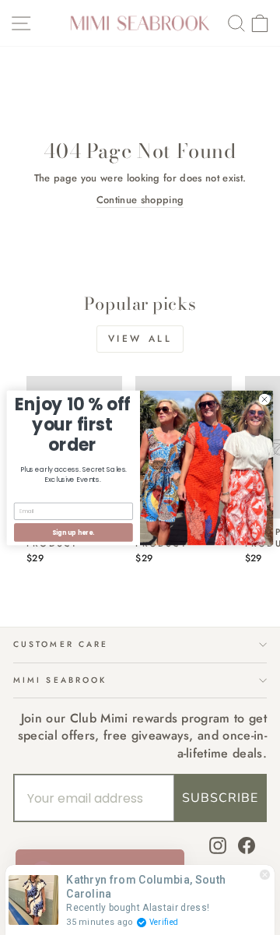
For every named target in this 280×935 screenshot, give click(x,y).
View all (140, 339)
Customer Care (60, 644)
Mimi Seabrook (60, 680)
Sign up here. (73, 532)
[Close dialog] (264, 399)
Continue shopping (140, 200)
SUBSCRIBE (220, 798)
